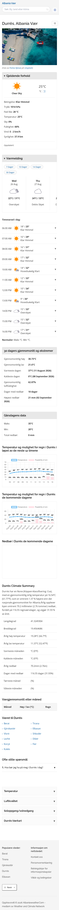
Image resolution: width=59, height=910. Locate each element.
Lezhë (7, 738)
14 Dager (37, 167)
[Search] (47, 9)
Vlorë (6, 733)
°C (40, 91)
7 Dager (9, 167)
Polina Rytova (15, 68)
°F (44, 91)
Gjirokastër (9, 728)
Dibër (35, 738)
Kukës (7, 749)
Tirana (36, 723)
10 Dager (23, 167)
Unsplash (28, 68)
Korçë (7, 744)
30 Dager (10, 172)
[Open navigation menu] (55, 10)
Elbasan (37, 728)
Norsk (9, 887)
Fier (34, 744)
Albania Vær (9, 3)
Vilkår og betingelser (41, 877)
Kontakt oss (37, 857)
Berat (6, 723)
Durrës (5, 871)
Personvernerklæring (41, 862)
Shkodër (37, 733)
